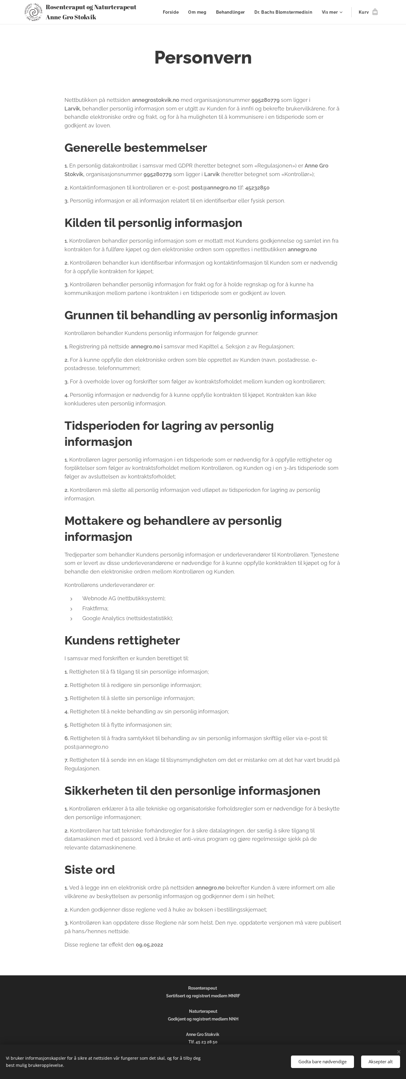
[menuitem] (172, 12)
